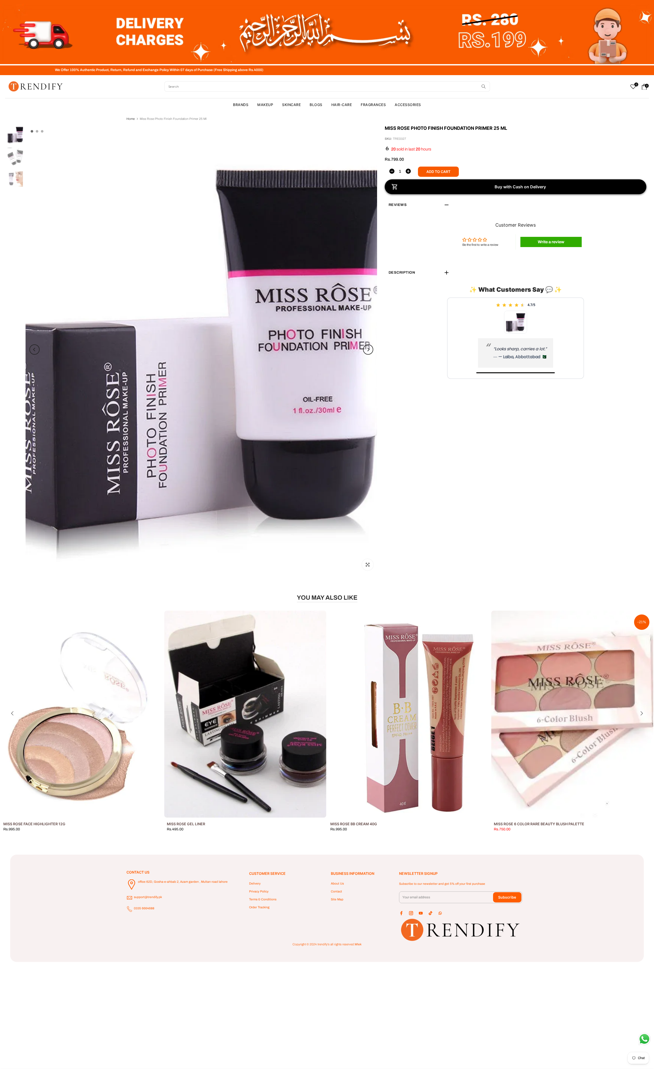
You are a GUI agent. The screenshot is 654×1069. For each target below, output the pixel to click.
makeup (265, 104)
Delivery (255, 883)
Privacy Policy (258, 891)
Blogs (316, 104)
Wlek (358, 944)
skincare (291, 104)
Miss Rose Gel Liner (186, 824)
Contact (336, 891)
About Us (337, 883)
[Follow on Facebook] (401, 913)
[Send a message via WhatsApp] (644, 1039)
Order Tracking (259, 907)
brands (240, 104)
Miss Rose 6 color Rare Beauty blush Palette (539, 824)
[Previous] (34, 349)
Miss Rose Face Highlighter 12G (34, 824)
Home (130, 118)
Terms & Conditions (262, 899)
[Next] (368, 349)
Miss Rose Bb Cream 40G (353, 824)
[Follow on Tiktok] (430, 913)
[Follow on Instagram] (411, 913)
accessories (408, 104)
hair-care (341, 104)
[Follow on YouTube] (420, 913)
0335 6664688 (144, 908)
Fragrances (373, 104)
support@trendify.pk (148, 897)
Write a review (551, 242)
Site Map (337, 899)
